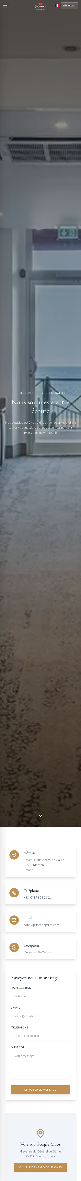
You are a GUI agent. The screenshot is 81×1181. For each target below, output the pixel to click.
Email (15, 1007)
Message (18, 1047)
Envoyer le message (40, 1089)
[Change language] (57, 6)
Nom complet (22, 987)
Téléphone (19, 1027)
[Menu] (6, 5)
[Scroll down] (40, 817)
